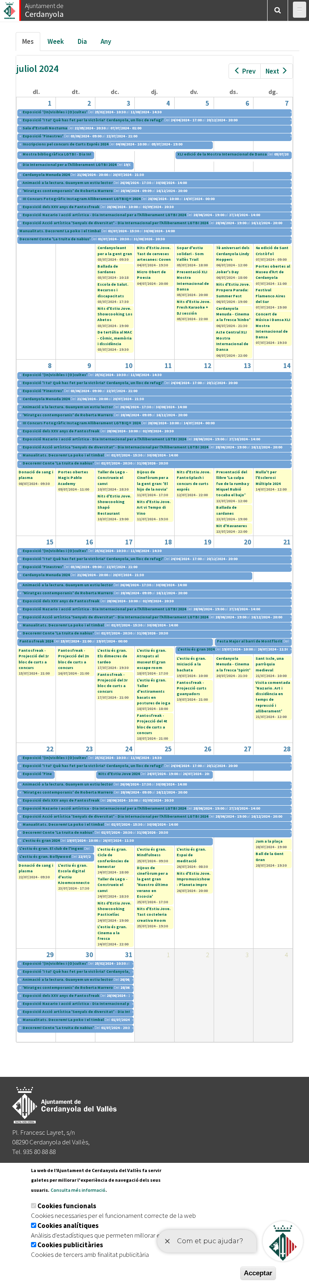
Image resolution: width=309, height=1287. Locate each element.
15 (50, 542)
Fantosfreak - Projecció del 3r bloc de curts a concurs (112, 683)
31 (128, 954)
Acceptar (258, 1273)
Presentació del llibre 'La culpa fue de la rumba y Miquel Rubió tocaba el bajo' (232, 483)
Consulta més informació (78, 1190)
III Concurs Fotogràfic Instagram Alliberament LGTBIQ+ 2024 (81, 198)
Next (272, 71)
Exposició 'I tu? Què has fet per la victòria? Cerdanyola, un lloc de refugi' (93, 120)
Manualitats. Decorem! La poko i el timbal (60, 230)
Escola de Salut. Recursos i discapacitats (112, 290)
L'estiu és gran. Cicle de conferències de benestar (113, 858)
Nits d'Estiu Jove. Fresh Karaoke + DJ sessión (193, 307)
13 (247, 365)
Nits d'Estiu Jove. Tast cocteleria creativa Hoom (154, 914)
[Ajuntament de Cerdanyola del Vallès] (10, 8)
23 (89, 749)
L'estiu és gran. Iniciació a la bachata (191, 664)
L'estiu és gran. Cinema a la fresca (112, 932)
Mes (31, 44)
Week (55, 41)
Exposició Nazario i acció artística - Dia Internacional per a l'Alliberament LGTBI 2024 (104, 214)
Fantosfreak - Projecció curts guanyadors (191, 688)
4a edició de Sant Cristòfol (271, 250)
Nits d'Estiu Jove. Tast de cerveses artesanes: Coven (154, 253)
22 (50, 749)
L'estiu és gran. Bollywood (45, 856)
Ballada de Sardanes (107, 269)
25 (168, 749)
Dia (82, 41)
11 (168, 365)
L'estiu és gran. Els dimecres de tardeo (112, 656)
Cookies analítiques (68, 1225)
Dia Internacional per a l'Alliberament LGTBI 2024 (69, 164)
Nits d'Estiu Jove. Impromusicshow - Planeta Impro (193, 879)
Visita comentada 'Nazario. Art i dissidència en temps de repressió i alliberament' (272, 697)
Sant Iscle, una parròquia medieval (269, 664)
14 (286, 365)
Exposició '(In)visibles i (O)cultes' (55, 112)
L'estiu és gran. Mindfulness (151, 852)
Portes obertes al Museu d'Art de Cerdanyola (272, 272)
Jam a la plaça (268, 841)
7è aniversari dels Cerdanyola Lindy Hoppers (232, 253)
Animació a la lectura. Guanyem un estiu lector (68, 182)
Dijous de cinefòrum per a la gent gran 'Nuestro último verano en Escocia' (152, 882)
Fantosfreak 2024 (36, 641)
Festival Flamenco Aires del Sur (270, 295)
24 (128, 749)
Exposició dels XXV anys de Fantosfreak (61, 206)
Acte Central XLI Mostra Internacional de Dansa (232, 340)
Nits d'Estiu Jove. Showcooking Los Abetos (114, 314)
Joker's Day (227, 271)
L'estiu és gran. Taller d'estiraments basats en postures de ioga (153, 691)
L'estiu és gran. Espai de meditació (191, 855)
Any (106, 41)
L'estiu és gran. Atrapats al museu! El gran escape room (151, 659)
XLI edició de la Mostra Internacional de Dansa (222, 154)
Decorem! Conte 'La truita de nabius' (55, 238)
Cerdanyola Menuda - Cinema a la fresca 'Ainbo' (233, 314)
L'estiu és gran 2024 (196, 649)
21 (286, 542)
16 (89, 542)
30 (89, 954)
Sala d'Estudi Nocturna (45, 128)
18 (168, 542)
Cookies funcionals (66, 1205)
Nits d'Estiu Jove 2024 (119, 773)
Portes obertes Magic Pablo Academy (73, 477)
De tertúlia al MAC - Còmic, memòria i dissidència (114, 337)
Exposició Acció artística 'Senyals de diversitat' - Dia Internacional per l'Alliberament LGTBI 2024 (116, 222)
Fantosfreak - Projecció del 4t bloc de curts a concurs (152, 724)
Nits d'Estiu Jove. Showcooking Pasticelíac (114, 908)
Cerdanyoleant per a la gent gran (114, 250)
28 (286, 749)
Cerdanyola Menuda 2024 (46, 174)
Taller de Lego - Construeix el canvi (112, 477)
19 (207, 542)
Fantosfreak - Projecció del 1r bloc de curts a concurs (34, 659)
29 (50, 954)
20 (247, 542)
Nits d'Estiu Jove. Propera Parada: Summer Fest (233, 290)
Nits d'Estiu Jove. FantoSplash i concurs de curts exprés (193, 480)
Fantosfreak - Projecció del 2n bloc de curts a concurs (73, 659)
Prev (248, 71)
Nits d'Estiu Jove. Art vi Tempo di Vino (154, 507)
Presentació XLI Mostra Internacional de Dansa (193, 280)
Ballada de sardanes (226, 510)
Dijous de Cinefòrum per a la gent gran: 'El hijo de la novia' (152, 480)
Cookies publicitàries (70, 1244)
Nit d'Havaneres (231, 525)
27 (247, 749)
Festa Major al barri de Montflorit (250, 641)
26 (207, 749)
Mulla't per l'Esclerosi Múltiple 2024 (267, 477)
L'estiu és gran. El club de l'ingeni (51, 848)
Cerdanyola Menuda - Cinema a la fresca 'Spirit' (233, 664)
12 (207, 365)
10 (128, 365)
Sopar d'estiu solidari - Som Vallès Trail (190, 253)
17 (128, 542)
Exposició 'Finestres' (43, 136)
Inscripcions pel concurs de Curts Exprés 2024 (65, 144)
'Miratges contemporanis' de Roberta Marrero (68, 190)
